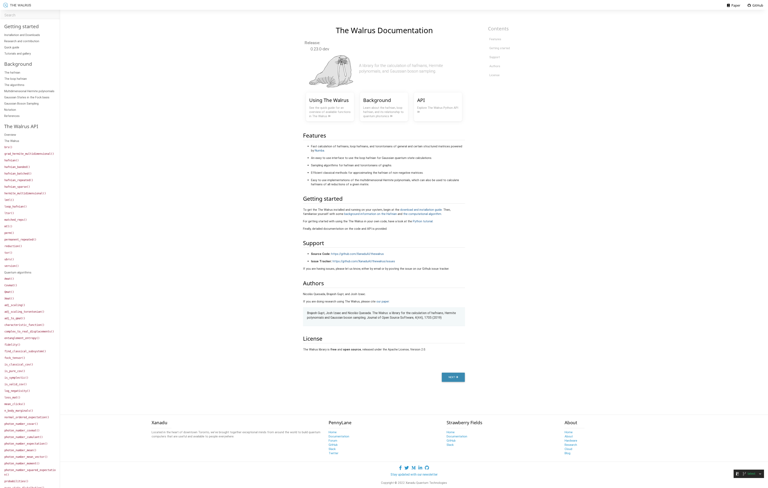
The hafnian (12, 72)
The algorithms (14, 85)
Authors (494, 66)
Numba (319, 150)
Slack (332, 449)
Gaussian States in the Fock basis (26, 97)
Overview (10, 135)
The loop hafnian (15, 79)
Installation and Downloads (22, 35)
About (569, 436)
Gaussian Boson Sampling (21, 103)
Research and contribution (21, 41)
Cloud (568, 449)
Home (333, 432)
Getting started (499, 48)
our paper (382, 301)
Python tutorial (423, 221)
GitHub (757, 5)
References (12, 116)
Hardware (571, 440)
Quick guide (11, 47)
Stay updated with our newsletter (414, 474)
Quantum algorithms (17, 272)
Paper (735, 5)
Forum (333, 440)
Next (452, 377)
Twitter (333, 453)
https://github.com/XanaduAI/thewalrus (357, 254)
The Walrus (11, 141)
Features (495, 39)
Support (494, 57)
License (494, 75)
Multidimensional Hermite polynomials (29, 91)
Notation (10, 110)
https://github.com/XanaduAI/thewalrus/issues (364, 261)
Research (571, 445)
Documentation (339, 436)
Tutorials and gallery (17, 53)
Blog (567, 453)
